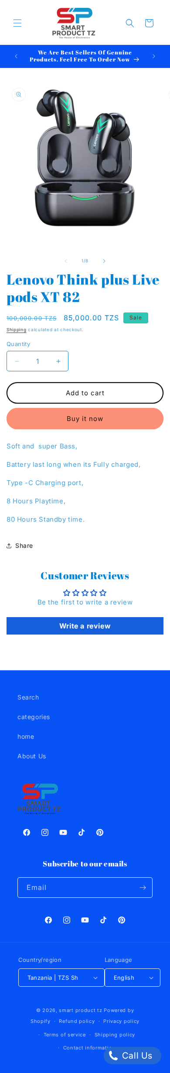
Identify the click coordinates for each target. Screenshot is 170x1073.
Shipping (17, 329)
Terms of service (65, 1035)
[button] (17, 23)
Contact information (89, 1048)
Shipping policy (115, 1035)
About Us (31, 756)
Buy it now (85, 418)
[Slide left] (65, 261)
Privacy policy (121, 1021)
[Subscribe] (142, 887)
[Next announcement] (153, 56)
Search (28, 697)
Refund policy (77, 1021)
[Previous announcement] (16, 56)
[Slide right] (104, 261)
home (25, 736)
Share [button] (24, 545)
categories (33, 716)
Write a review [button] (85, 625)
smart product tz (80, 1010)
